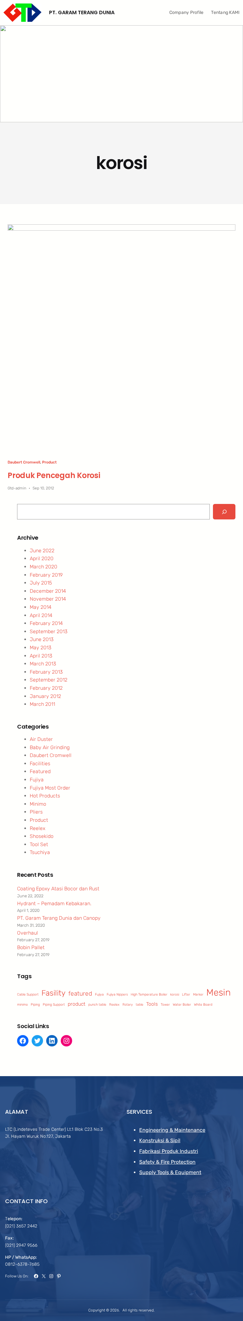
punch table (97, 1005)
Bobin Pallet (31, 947)
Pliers (36, 812)
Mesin (218, 992)
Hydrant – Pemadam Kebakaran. (54, 903)
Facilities (40, 763)
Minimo (38, 804)
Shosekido (41, 836)
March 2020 (43, 567)
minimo (22, 1005)
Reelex (37, 828)
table (139, 1005)
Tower (165, 1005)
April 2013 (41, 656)
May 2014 (41, 607)
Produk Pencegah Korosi (54, 475)
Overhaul (27, 933)
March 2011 (42, 704)
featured (80, 993)
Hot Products (45, 796)
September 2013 (48, 631)
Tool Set (39, 844)
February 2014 (46, 623)
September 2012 (48, 680)
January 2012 (45, 696)
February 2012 (46, 688)
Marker (198, 994)
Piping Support (54, 1005)
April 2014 (41, 615)
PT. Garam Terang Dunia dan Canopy (59, 918)
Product (49, 462)
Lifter (186, 994)
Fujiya (37, 780)
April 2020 (41, 558)
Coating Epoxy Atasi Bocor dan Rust (58, 889)
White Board (203, 1005)
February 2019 (46, 575)
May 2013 (40, 648)
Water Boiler (182, 1005)
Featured (40, 771)
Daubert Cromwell (24, 462)
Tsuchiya (40, 852)
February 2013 (46, 672)
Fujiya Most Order (50, 788)
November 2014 (48, 599)
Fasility (53, 992)
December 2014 (48, 591)
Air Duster (41, 739)
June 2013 (41, 639)
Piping (35, 1005)
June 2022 (42, 551)
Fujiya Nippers (117, 994)
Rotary (127, 1005)
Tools (152, 1004)
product (76, 1004)
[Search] (224, 511)
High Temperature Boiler (149, 994)
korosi (174, 994)
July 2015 (41, 583)
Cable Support (28, 994)
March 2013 (43, 664)
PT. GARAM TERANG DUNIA (82, 12)
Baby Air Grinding (50, 747)
